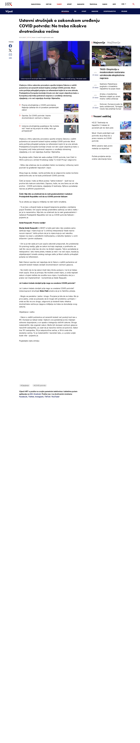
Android (37, 394)
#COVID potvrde (40, 385)
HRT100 (48, 4)
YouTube (55, 397)
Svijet (84, 11)
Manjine (95, 11)
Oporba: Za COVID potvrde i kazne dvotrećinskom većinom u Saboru (36, 116)
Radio (104, 4)
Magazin (80, 4)
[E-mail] (13, 54)
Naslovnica (35, 4)
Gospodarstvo (110, 11)
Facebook (23, 397)
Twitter (31, 397)
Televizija (93, 4)
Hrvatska (65, 11)
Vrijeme (124, 11)
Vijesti (59, 4)
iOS (31, 394)
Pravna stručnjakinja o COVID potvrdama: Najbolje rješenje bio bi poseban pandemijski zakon (40, 107)
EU (75, 11)
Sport (69, 4)
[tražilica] (134, 4)
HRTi (114, 4)
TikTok (47, 397)
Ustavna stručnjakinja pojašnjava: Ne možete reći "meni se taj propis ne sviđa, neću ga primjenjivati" (40, 128)
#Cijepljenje (25, 385)
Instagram (39, 397)
